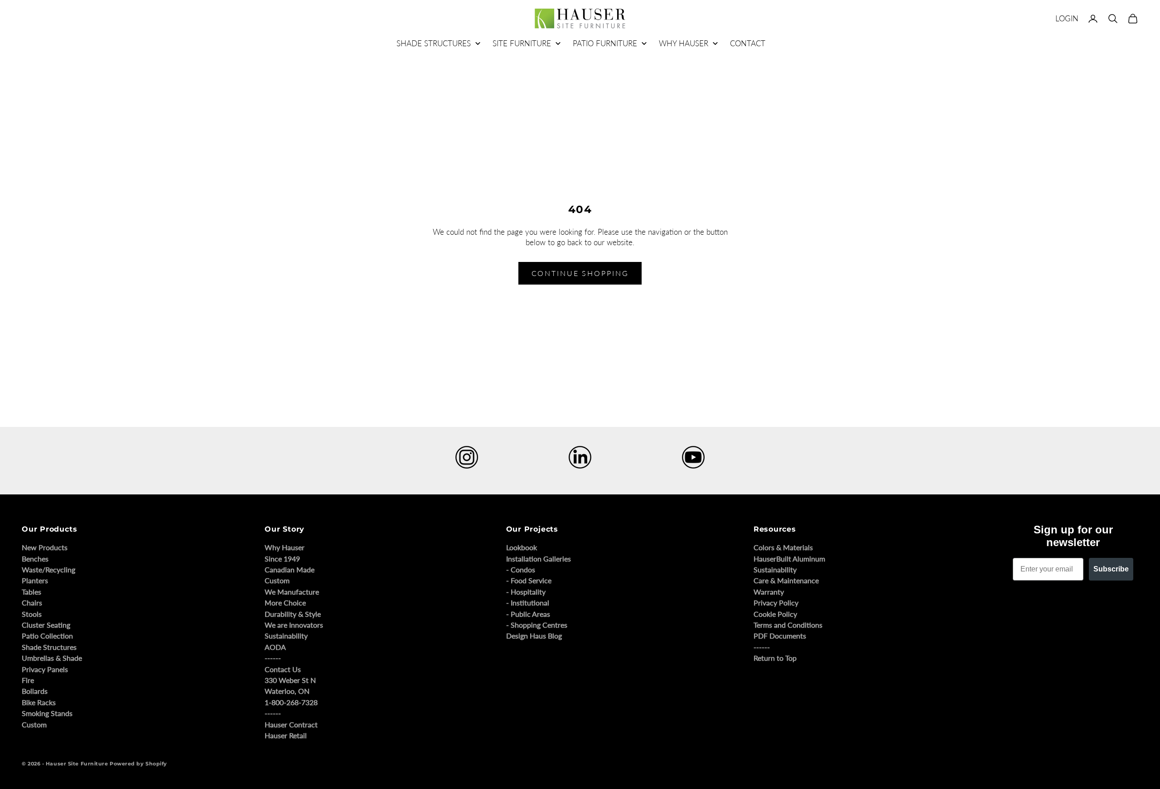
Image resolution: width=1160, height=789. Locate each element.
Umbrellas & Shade (52, 657)
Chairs (32, 602)
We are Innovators (294, 624)
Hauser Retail (286, 735)
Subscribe (1111, 569)
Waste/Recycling (48, 569)
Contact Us (283, 669)
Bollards (35, 691)
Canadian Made (289, 569)
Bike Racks (39, 702)
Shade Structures (49, 647)
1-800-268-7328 (291, 702)
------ (273, 657)
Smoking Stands (47, 713)
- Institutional (527, 602)
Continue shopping (580, 273)
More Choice (285, 602)
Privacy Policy (776, 602)
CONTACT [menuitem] (747, 43)
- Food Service (528, 580)
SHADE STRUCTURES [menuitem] (433, 43)
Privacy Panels (45, 669)
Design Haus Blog (534, 635)
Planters (35, 580)
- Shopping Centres (536, 624)
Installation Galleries (538, 558)
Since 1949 (282, 558)
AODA (275, 647)
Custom (34, 724)
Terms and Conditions (788, 624)
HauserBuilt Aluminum (789, 558)
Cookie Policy (775, 614)
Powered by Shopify (138, 763)
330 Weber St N (290, 680)
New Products (45, 547)
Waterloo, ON (287, 691)
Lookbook (521, 547)
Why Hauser (284, 547)
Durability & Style (293, 614)
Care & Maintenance (786, 580)
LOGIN (1066, 18)
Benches (35, 558)
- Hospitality (526, 591)
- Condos (520, 569)
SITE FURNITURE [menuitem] (522, 43)
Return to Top (775, 657)
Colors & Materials (783, 547)
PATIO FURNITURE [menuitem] (605, 43)
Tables (31, 591)
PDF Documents (780, 635)
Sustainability (286, 635)
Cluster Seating (46, 624)
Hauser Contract (291, 724)
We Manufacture (292, 591)
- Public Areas (528, 614)
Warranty (769, 591)
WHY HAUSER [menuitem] (683, 43)
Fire (28, 680)
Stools (32, 614)
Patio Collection (47, 635)
